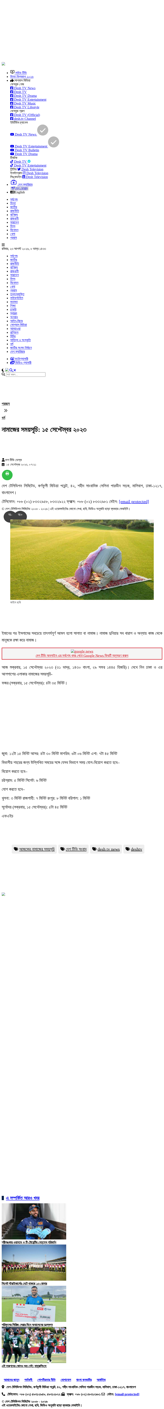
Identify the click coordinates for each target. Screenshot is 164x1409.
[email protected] (134, 501)
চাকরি (13, 309)
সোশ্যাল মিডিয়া (18, 325)
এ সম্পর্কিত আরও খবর (23, 1198)
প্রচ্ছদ (6, 404)
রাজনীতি (14, 211)
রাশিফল (14, 332)
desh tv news (109, 849)
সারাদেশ (14, 222)
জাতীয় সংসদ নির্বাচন (21, 348)
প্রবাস (13, 237)
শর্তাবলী (28, 1380)
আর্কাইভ (101, 1380)
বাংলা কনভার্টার (84, 1380)
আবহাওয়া (15, 328)
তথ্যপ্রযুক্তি (17, 294)
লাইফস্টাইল (16, 298)
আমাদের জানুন (11, 1380)
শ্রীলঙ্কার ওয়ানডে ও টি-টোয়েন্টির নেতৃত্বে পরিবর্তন (29, 1242)
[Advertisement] (83, 31)
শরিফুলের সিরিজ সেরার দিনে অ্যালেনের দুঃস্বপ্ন (27, 1325)
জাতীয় (13, 207)
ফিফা (13, 203)
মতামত (14, 302)
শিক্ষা (13, 305)
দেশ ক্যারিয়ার (17, 351)
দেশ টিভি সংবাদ (76, 849)
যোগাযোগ (66, 1380)
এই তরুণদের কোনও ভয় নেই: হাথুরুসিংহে (24, 1366)
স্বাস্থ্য (13, 313)
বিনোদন (14, 230)
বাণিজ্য (14, 215)
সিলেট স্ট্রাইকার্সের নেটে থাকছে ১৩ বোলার (24, 1283)
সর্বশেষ (14, 199)
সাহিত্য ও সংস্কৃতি (20, 340)
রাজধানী (14, 218)
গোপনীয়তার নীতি (46, 1380)
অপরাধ (14, 317)
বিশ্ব (12, 226)
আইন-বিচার (16, 321)
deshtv (136, 849)
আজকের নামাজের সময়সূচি (37, 849)
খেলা (12, 234)
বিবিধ (13, 336)
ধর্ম (11, 344)
